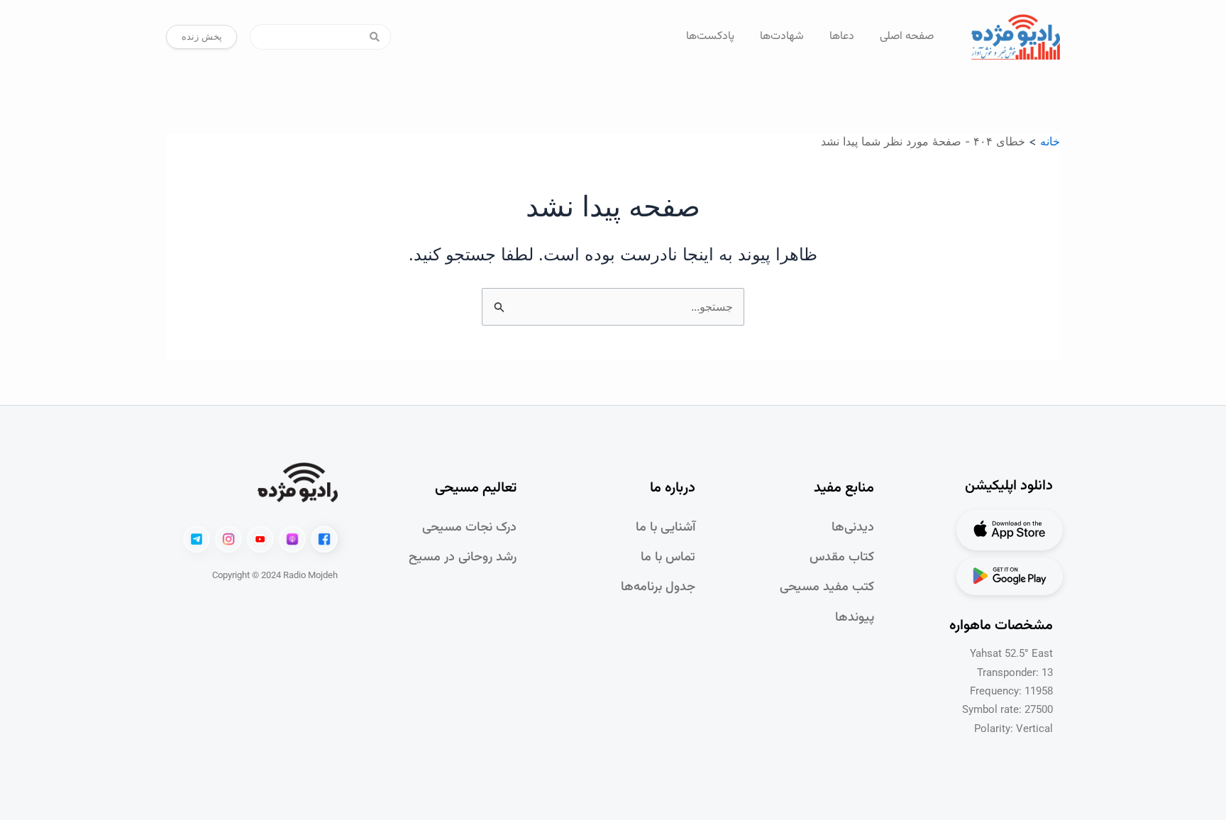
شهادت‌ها (782, 36)
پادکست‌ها (710, 36)
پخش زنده (202, 36)
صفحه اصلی (907, 36)
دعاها (841, 36)
